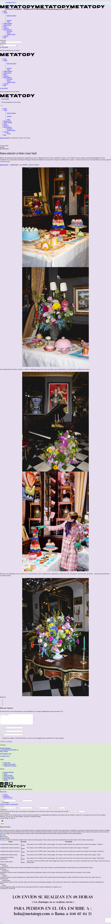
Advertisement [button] (4, 878)
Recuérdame (5, 802)
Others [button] (2, 883)
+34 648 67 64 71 (10, 2)
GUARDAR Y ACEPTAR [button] (7, 888)
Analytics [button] (2, 874)
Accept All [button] (12, 818)
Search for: (3, 40)
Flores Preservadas (8, 777)
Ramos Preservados (8, 778)
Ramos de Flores (8, 775)
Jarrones (5, 780)
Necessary (5, 836)
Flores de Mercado (8, 772)
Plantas (5, 773)
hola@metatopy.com (5, 753)
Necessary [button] (3, 835)
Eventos (5, 138)
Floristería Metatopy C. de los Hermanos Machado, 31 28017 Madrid (9, 749)
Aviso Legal (6, 762)
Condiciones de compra (9, 765)
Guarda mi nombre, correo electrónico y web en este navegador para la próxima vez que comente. (33, 738)
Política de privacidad (9, 764)
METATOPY (4, 165)
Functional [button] (3, 864)
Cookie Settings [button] (4, 818)
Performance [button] (3, 869)
